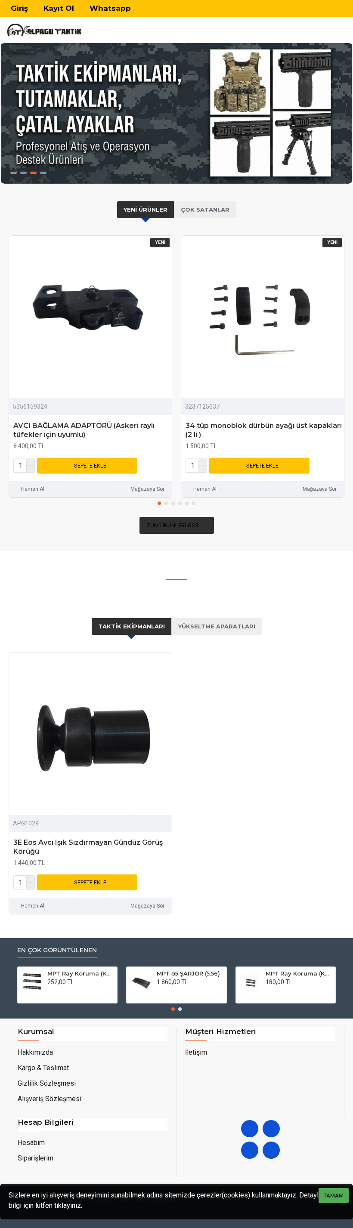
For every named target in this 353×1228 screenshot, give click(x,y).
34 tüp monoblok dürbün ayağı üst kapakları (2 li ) (264, 430)
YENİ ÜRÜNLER (145, 209)
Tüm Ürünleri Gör (173, 525)
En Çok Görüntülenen (57, 950)
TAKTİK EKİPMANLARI (131, 626)
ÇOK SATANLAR (205, 209)
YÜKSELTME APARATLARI (216, 626)
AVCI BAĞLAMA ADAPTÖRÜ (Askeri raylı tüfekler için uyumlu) (84, 430)
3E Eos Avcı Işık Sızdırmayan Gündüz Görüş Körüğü (88, 847)
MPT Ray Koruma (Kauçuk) (80, 973)
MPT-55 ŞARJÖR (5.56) (188, 973)
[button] (159, 503)
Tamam (334, 1195)
